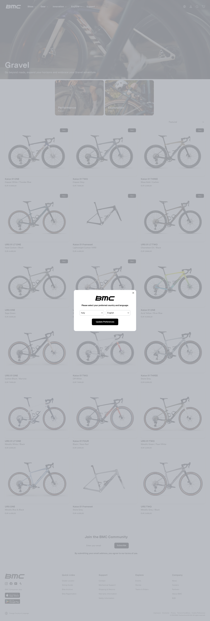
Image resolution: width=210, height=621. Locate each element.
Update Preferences (105, 322)
